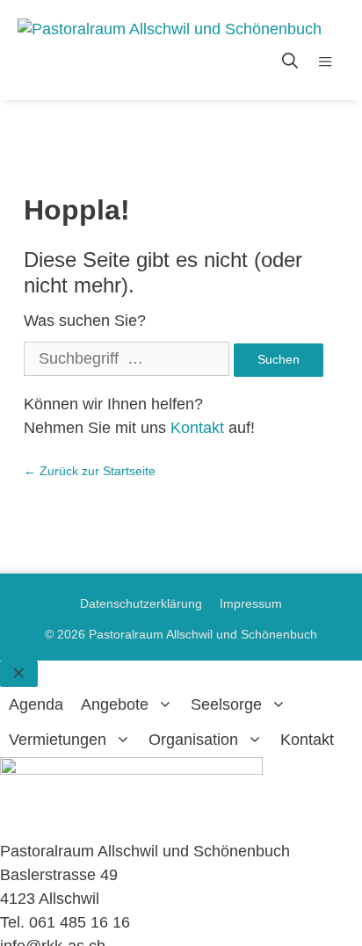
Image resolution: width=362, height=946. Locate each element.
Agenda (36, 704)
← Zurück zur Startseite (90, 471)
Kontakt (197, 428)
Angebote (114, 704)
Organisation (193, 739)
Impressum (251, 603)
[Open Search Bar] (290, 61)
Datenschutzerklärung (141, 603)
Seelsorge (226, 704)
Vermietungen (57, 739)
